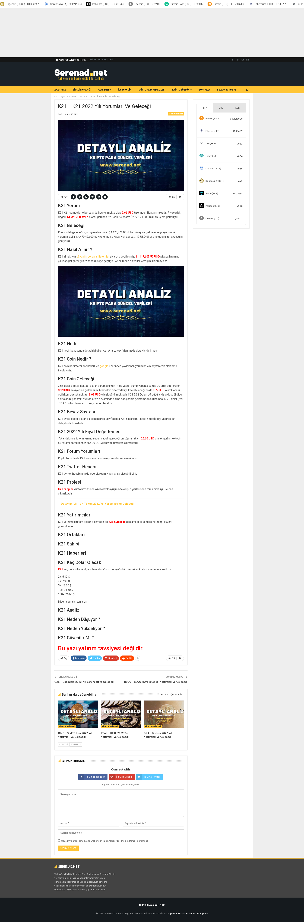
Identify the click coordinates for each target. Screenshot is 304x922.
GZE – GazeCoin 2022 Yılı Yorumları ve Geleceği (84, 681)
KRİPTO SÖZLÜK (180, 89)
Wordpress (202, 913)
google (104, 366)
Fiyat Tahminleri (176, 114)
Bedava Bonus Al (226, 89)
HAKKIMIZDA (104, 89)
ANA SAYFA (60, 89)
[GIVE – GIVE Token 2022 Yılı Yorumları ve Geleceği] (78, 714)
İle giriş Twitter (152, 776)
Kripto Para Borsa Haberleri (181, 913)
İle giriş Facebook (95, 776)
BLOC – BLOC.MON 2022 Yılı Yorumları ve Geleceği (156, 681)
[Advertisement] (105, 32)
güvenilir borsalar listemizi (93, 256)
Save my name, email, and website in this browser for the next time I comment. (104, 841)
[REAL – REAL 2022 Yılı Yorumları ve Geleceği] (121, 714)
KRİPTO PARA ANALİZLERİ (101, 60)
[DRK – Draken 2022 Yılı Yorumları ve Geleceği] (164, 714)
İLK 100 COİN (124, 89)
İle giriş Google (124, 776)
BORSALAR (204, 89)
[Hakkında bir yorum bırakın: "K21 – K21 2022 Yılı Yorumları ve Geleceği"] (180, 197)
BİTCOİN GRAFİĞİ (82, 89)
